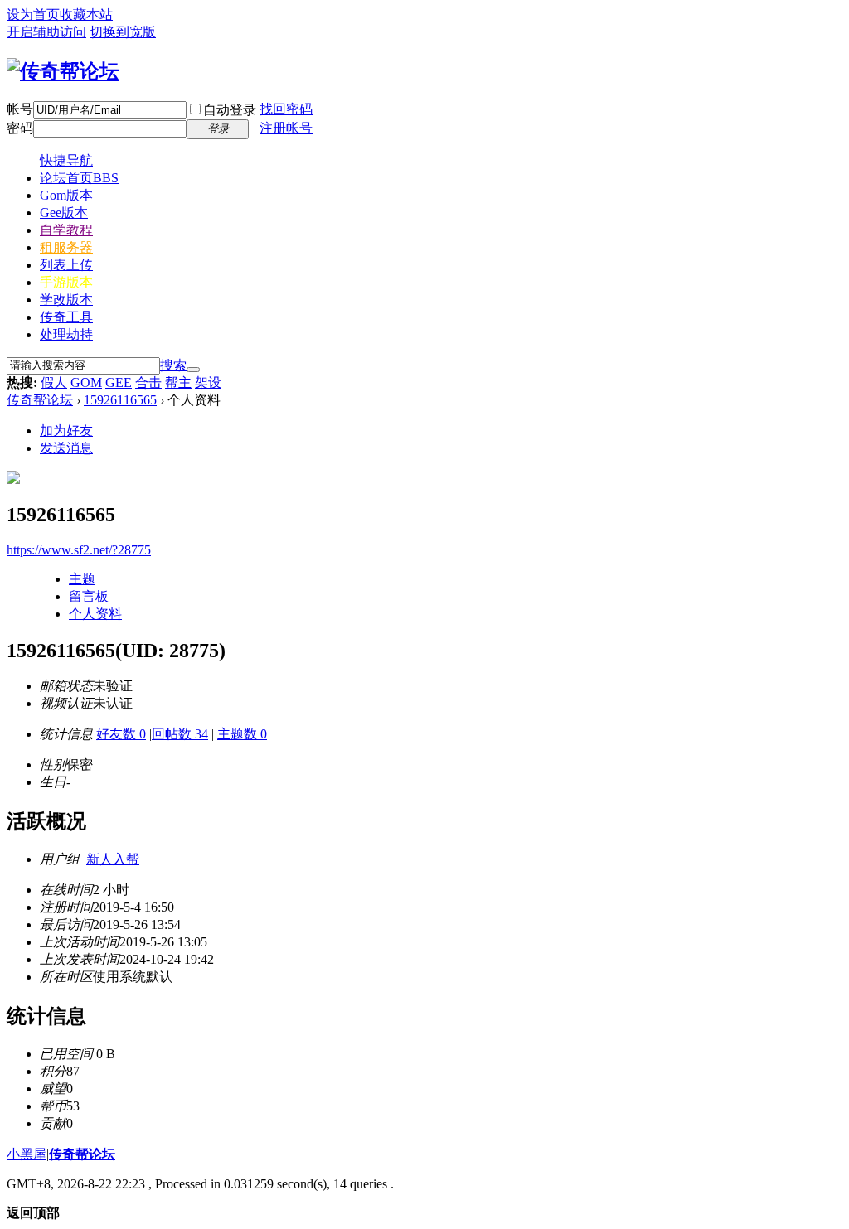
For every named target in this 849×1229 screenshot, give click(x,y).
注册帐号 (286, 128)
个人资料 (95, 614)
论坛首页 (79, 178)
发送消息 (66, 448)
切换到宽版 (123, 32)
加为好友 (66, 430)
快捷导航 (66, 160)
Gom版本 (66, 195)
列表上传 (66, 265)
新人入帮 (112, 859)
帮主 (178, 382)
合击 (148, 382)
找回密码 (286, 109)
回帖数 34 (180, 734)
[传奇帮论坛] (63, 71)
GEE (118, 382)
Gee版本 (64, 213)
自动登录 (229, 110)
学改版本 (66, 300)
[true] (193, 369)
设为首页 (33, 14)
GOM (86, 382)
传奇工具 (66, 317)
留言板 (89, 596)
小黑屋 (26, 1154)
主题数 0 (242, 734)
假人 (54, 382)
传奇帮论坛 (40, 400)
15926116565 (120, 400)
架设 (208, 382)
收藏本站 (86, 14)
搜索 (173, 365)
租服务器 (66, 247)
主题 (82, 579)
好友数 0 (121, 734)
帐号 (20, 109)
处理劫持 (66, 334)
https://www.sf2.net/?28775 (79, 550)
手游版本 (66, 282)
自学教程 (66, 230)
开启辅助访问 (46, 32)
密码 (20, 128)
